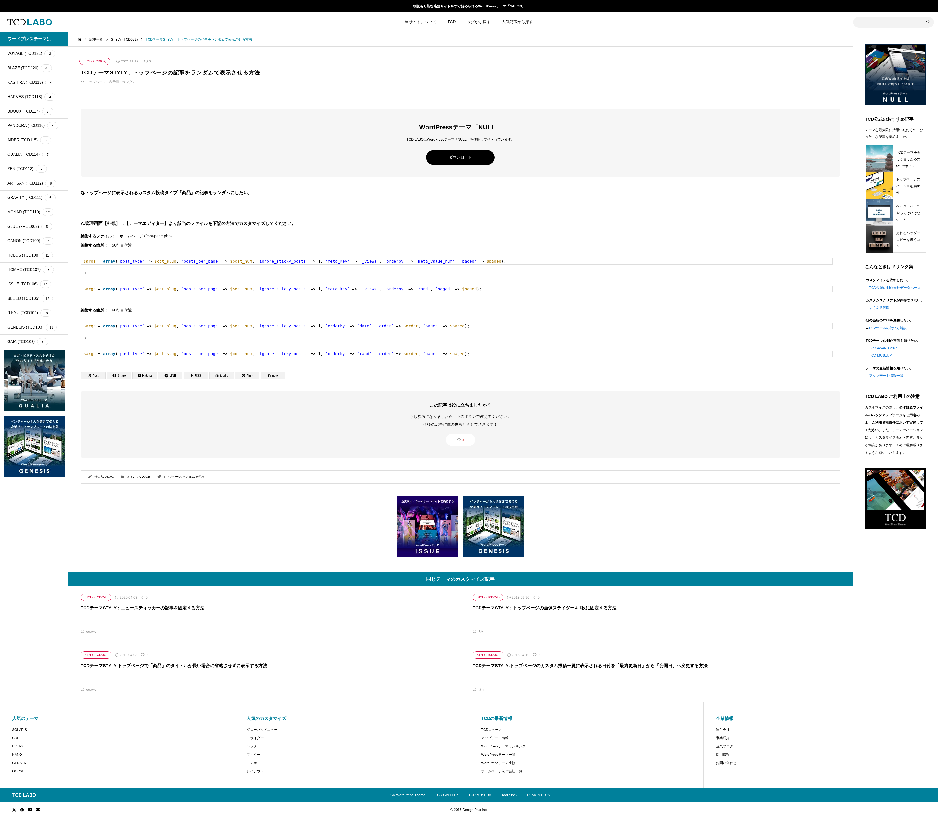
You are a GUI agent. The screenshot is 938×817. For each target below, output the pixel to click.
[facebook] (22, 809)
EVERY (17, 746)
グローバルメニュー (262, 730)
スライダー (255, 738)
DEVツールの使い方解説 (888, 328)
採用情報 (723, 754)
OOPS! (17, 771)
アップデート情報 (495, 738)
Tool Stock (509, 795)
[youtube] (30, 809)
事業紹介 (723, 738)
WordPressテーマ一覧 (498, 754)
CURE (17, 738)
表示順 (114, 82)
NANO (17, 754)
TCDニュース (491, 730)
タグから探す (478, 22)
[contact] (38, 809)
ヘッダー (253, 746)
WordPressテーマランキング (503, 746)
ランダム (129, 82)
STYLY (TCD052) (138, 476)
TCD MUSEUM (880, 355)
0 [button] (463, 440)
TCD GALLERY (447, 795)
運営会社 (723, 730)
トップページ (95, 82)
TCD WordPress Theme (406, 795)
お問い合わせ (726, 763)
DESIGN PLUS (538, 795)
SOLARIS (19, 730)
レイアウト (255, 771)
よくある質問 (879, 308)
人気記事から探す (517, 22)
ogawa (109, 476)
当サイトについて (420, 22)
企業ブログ (724, 746)
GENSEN (19, 763)
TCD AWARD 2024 (883, 348)
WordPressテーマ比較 (498, 763)
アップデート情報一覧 (886, 376)
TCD (452, 22)
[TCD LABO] (29, 22)
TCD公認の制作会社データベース (895, 288)
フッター (253, 754)
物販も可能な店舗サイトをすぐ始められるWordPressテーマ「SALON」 (469, 6)
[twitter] (14, 810)
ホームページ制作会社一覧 (501, 771)
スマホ (252, 763)
